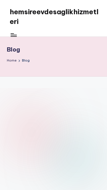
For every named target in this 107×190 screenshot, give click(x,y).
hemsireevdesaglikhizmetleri (54, 16)
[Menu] (13, 34)
